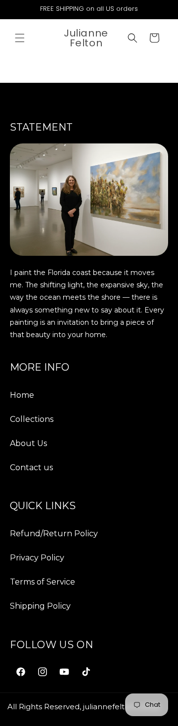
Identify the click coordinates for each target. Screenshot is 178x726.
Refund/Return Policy (54, 533)
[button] (20, 38)
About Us (28, 443)
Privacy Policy (37, 557)
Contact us (31, 467)
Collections (31, 419)
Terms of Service (42, 582)
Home (22, 395)
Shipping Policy (40, 606)
